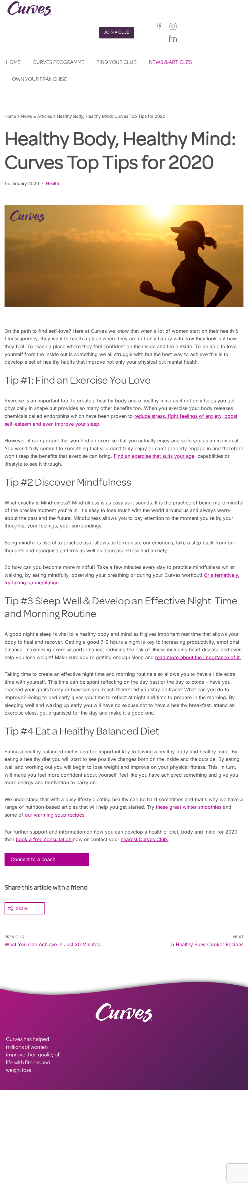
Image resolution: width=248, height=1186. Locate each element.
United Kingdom (139, 1158)
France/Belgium (139, 1166)
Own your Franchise (39, 79)
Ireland (165, 1158)
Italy (175, 1166)
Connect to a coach (33, 859)
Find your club (116, 62)
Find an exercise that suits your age (154, 456)
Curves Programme (58, 62)
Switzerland (135, 1174)
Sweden (159, 1174)
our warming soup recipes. (55, 815)
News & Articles (170, 62)
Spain (161, 1166)
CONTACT (17, 1147)
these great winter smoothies (189, 807)
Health (52, 183)
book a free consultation (44, 839)
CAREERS (17, 1155)
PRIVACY (75, 1147)
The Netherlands (140, 1182)
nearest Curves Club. (144, 839)
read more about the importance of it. (198, 657)
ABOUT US (18, 1163)
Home (13, 62)
